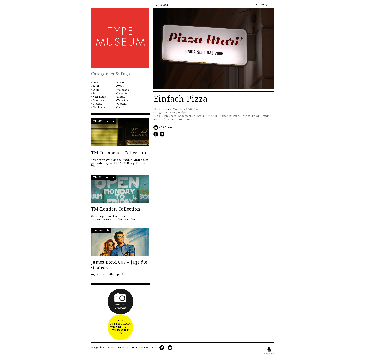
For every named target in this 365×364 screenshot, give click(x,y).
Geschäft (123, 104)
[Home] (120, 38)
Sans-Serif (124, 93)
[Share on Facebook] (155, 134)
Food (255, 115)
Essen (201, 115)
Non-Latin (99, 96)
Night (247, 115)
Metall (121, 96)
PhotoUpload (120, 306)
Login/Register (264, 4)
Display (97, 104)
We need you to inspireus (120, 327)
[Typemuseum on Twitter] (170, 347)
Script (182, 112)
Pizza (237, 115)
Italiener (225, 115)
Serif (96, 86)
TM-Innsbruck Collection (118, 152)
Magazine (97, 347)
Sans (173, 112)
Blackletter (100, 107)
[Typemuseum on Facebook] (161, 347)
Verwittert (124, 100)
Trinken (212, 115)
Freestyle (98, 100)
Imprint (123, 347)
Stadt (120, 82)
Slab (95, 82)
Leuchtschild (187, 115)
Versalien (123, 89)
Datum (189, 119)
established (167, 119)
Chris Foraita (162, 109)
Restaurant (169, 115)
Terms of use (140, 347)
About (111, 347)
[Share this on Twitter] (162, 134)
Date (179, 119)
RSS (154, 347)
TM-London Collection (115, 209)
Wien (120, 86)
